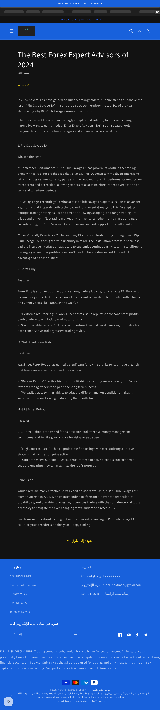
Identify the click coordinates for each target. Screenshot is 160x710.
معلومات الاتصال (98, 701)
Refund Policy (18, 603)
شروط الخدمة (64, 701)
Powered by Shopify (77, 689)
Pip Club (62, 689)
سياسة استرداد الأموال (100, 689)
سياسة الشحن (81, 701)
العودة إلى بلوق (82, 540)
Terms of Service (20, 611)
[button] (11, 31)
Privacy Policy (18, 594)
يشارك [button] (26, 84)
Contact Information (23, 585)
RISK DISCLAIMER (20, 576)
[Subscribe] (75, 634)
